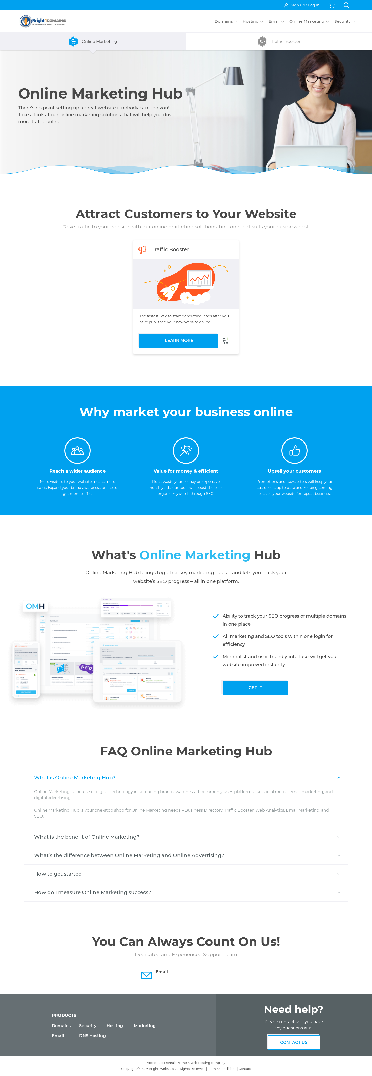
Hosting (115, 1025)
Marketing (145, 1025)
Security (87, 1025)
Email (58, 1035)
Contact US (293, 1042)
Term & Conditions (222, 1069)
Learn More (179, 340)
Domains (61, 1025)
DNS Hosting (92, 1035)
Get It (256, 687)
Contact (245, 1069)
